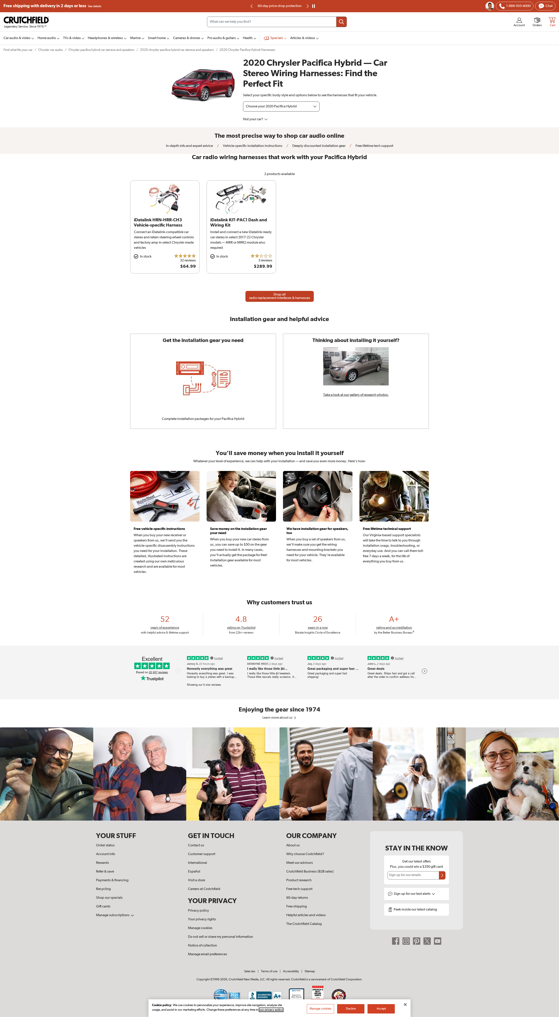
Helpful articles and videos (306, 915)
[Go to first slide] (307, 6)
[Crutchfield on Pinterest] (416, 941)
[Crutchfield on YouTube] (437, 941)
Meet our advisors (299, 863)
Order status (105, 845)
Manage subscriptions (113, 915)
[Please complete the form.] (442, 875)
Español (194, 871)
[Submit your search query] (341, 22)
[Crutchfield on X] (427, 941)
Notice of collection (202, 945)
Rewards (102, 863)
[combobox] (277, 22)
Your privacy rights (202, 919)
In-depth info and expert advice (189, 146)
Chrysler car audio (50, 50)
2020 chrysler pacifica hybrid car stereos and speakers (177, 50)
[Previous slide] (252, 6)
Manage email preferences (207, 954)
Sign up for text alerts (412, 894)
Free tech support (299, 889)
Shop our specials (109, 898)
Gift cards (103, 906)
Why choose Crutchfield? (305, 854)
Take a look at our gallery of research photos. (356, 395)
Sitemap (310, 971)
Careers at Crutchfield (204, 889)
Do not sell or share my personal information (220, 937)
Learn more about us (277, 718)
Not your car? (253, 119)
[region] (279, 774)
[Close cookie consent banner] (405, 1004)
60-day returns (279, 6)
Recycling (103, 889)
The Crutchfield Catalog (304, 924)
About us (293, 845)
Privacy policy (198, 910)
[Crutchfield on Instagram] (406, 941)
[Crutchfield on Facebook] (395, 941)
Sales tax (249, 971)
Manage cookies (200, 928)
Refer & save (105, 871)
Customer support (201, 854)
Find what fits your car (18, 50)
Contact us (196, 845)
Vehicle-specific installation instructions (252, 146)
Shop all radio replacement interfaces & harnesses (279, 296)
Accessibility (291, 971)
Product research (299, 880)
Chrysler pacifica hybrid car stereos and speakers (101, 50)
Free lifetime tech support (374, 146)
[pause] (313, 6)
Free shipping (52, 6)
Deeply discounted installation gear (318, 146)
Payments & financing (112, 880)
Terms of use (269, 971)
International (197, 863)
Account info (105, 854)
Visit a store (196, 880)
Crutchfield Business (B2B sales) (310, 871)
